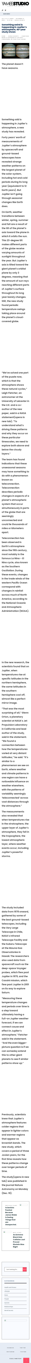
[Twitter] (21, 10)
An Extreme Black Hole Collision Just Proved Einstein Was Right (19, 1240)
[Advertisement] (15, 93)
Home (3, 36)
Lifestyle (7, 1291)
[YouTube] (26, 10)
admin (12, 18)
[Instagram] (24, 10)
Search (25, 1269)
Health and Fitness (10, 1287)
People (6, 1299)
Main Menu (6, 14)
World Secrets (20, 20)
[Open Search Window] (2, 10)
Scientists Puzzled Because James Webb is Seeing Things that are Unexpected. (11, 1215)
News (6, 1295)
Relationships (8, 1306)
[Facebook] (18, 10)
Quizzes (6, 1303)
